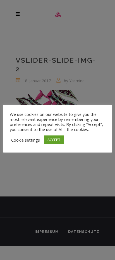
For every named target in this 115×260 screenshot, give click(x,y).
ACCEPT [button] (53, 139)
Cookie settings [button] (25, 139)
